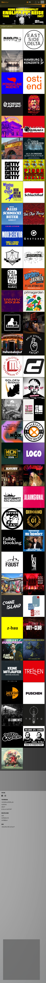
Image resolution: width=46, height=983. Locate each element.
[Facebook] (2, 795)
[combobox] (21, 6)
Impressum (4, 820)
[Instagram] (5, 795)
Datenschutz (5, 818)
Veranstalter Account (8, 827)
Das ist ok (9, 976)
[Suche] (43, 6)
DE (27, 2)
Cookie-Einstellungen (13, 971)
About (3, 807)
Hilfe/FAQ (4, 804)
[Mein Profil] (36, 2)
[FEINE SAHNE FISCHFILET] (23, 16)
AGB (2, 815)
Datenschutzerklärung (11, 968)
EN (30, 2)
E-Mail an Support (6, 809)
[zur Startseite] (5, 2)
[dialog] (21, 959)
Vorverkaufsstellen (7, 802)
